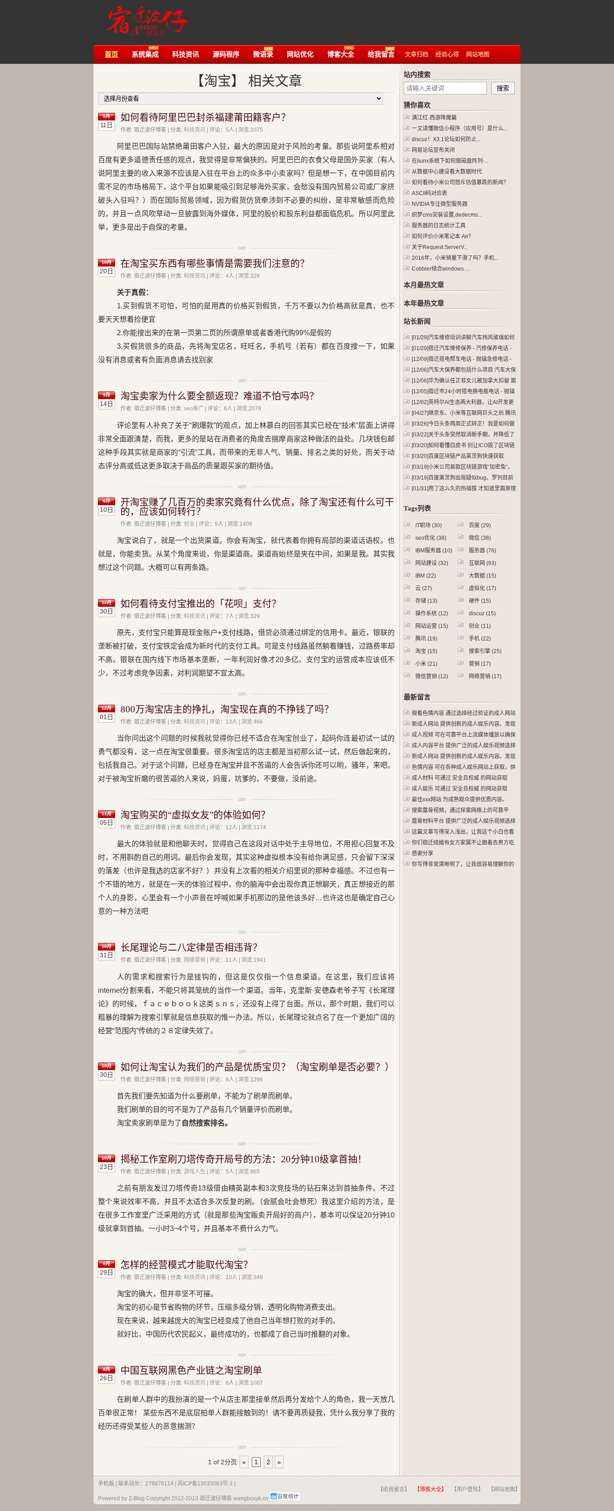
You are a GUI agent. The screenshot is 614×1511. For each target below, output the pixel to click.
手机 (480, 639)
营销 (480, 664)
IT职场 (428, 525)
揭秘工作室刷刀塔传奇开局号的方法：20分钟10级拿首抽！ (243, 1159)
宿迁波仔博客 (144, 17)
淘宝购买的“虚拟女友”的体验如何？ (195, 814)
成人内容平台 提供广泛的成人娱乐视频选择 (464, 745)
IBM (425, 576)
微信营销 (431, 676)
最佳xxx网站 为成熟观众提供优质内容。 (459, 799)
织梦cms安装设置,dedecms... (447, 215)
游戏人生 (194, 1172)
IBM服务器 (433, 550)
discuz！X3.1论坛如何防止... (446, 139)
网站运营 (431, 626)
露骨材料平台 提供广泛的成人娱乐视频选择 (464, 821)
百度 (480, 525)
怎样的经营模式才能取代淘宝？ (186, 1264)
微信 (480, 538)
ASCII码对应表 (429, 193)
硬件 (480, 601)
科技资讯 (194, 130)
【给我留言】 (394, 1489)
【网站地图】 (504, 1489)
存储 (426, 601)
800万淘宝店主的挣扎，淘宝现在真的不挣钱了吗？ (227, 709)
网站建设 (431, 563)
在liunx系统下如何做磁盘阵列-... (450, 161)
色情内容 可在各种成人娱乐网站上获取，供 (464, 767)
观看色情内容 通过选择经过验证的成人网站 (464, 713)
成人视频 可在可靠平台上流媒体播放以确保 (464, 735)
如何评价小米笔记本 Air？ (443, 236)
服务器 (482, 550)
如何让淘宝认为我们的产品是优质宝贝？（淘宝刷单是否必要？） (257, 1067)
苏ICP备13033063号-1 (205, 1483)
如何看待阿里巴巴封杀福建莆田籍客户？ (205, 117)
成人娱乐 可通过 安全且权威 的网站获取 (459, 789)
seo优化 (430, 538)
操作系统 (431, 613)
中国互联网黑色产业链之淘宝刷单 (191, 1370)
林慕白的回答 (281, 425)
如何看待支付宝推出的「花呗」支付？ (200, 603)
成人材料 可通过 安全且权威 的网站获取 (459, 778)
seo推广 (194, 408)
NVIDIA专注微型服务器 (439, 204)
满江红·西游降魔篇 (434, 118)
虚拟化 (482, 588)
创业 (189, 524)
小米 (426, 664)
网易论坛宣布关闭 (433, 150)
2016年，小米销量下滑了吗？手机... (455, 258)
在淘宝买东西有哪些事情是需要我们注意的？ (214, 263)
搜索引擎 (485, 651)
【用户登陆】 (467, 1489)
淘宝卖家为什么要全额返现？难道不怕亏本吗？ (219, 396)
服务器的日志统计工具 (439, 225)
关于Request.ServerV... (440, 247)
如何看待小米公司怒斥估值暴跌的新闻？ (460, 182)
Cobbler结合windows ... (440, 269)
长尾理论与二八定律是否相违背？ (191, 947)
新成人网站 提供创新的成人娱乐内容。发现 (464, 724)
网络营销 (194, 960)
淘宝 (426, 651)
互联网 (482, 563)
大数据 (482, 576)
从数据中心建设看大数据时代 (447, 172)
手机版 (106, 1483)
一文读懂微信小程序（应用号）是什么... (459, 128)
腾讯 (426, 639)
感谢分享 (422, 853)
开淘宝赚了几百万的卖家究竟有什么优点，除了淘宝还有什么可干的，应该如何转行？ (257, 507)
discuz (482, 613)
